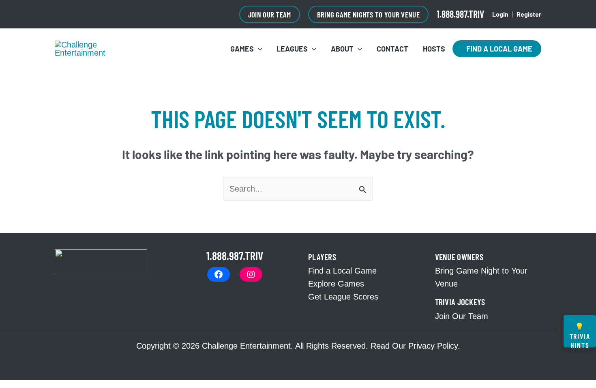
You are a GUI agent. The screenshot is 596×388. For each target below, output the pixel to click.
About (342, 48)
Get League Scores (343, 296)
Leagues (292, 48)
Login (500, 14)
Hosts (434, 48)
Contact (392, 48)
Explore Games (336, 283)
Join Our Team (461, 316)
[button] (269, 14)
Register (529, 14)
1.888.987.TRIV (460, 14)
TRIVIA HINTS (580, 334)
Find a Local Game (496, 48)
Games (242, 48)
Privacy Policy (433, 345)
